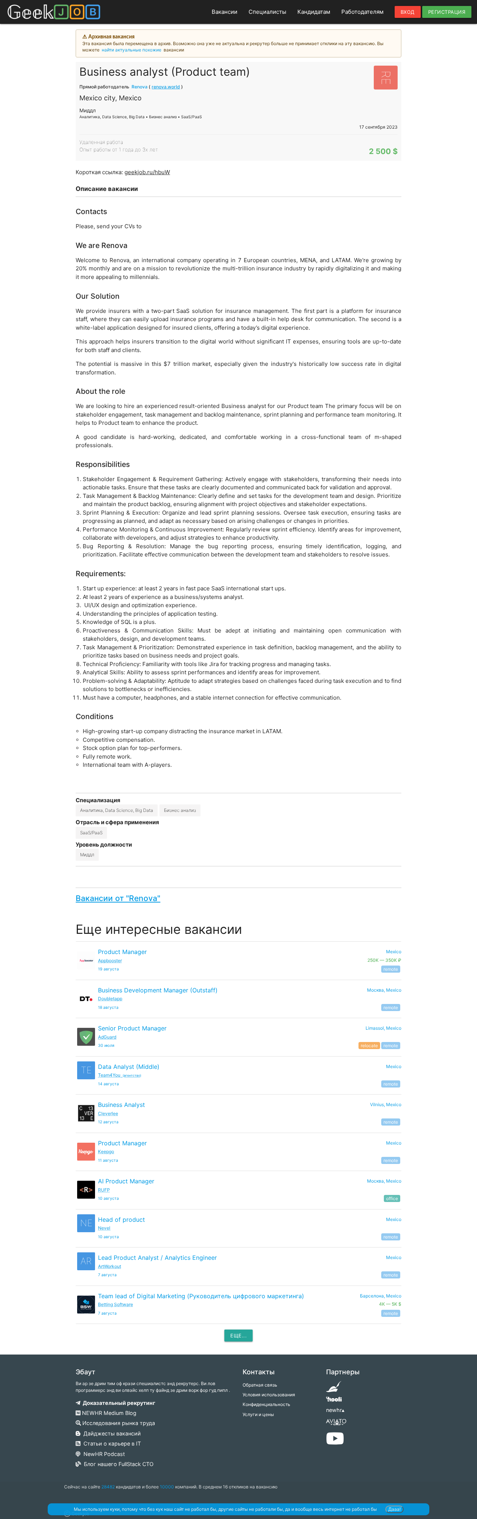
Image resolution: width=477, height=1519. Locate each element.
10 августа (108, 1198)
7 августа (107, 1274)
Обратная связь (260, 1385)
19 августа (108, 969)
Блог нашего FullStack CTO (117, 1464)
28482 (108, 1487)
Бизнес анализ (180, 810)
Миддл (87, 854)
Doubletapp (110, 998)
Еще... (238, 1335)
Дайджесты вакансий (110, 1433)
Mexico (393, 1066)
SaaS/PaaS (91, 832)
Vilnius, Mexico (385, 1104)
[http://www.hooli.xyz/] (333, 1402)
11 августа (108, 1160)
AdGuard (107, 1037)
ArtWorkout (109, 1266)
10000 (167, 1487)
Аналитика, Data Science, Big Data (116, 810)
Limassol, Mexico (383, 1028)
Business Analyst (121, 1104)
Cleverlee (108, 1113)
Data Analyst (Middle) (128, 1066)
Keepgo (106, 1151)
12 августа (108, 1122)
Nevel (104, 1228)
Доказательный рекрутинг (117, 1403)
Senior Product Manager (132, 1028)
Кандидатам (313, 11)
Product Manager (122, 951)
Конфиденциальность (266, 1404)
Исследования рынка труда (118, 1423)
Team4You (119, 1075)
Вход (408, 12)
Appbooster (110, 960)
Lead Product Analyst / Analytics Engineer (157, 1257)
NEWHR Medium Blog (108, 1413)
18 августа (108, 1007)
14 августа (108, 1084)
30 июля (106, 1045)
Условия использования (269, 1394)
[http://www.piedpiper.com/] (333, 1389)
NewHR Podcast (102, 1454)
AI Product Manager (126, 1181)
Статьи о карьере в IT (110, 1443)
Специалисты (267, 11)
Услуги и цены (258, 1414)
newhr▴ (335, 1410)
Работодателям (362, 11)
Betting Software (115, 1304)
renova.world (166, 87)
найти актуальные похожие (131, 50)
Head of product (121, 1219)
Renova (140, 87)
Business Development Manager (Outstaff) (158, 990)
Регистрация (447, 12)
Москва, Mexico (384, 990)
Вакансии (224, 11)
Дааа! (394, 1509)
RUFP (104, 1190)
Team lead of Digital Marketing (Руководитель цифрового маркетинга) (201, 1296)
